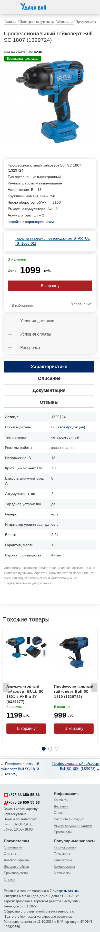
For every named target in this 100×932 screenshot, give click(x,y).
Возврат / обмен (16, 866)
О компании (13, 847)
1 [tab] (44, 749)
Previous (6, 689)
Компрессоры (64, 866)
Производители (16, 873)
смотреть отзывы (66, 891)
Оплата (59, 813)
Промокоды (63, 832)
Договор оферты (16, 860)
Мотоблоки (62, 873)
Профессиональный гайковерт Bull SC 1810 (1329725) (73, 691)
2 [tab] (50, 749)
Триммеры (62, 854)
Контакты (61, 800)
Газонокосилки (65, 847)
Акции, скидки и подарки (73, 825)
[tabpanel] (50, 102)
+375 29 (24, 802)
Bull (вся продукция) (68, 427)
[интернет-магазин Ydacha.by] (33, 8)
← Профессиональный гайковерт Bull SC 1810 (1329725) (20, 769)
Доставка (61, 806)
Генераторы (63, 860)
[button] (9, 6)
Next (94, 689)
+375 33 (24, 795)
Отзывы (10, 854)
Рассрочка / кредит (69, 819)
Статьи (9, 879)
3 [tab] (56, 749)
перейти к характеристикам (31, 222)
